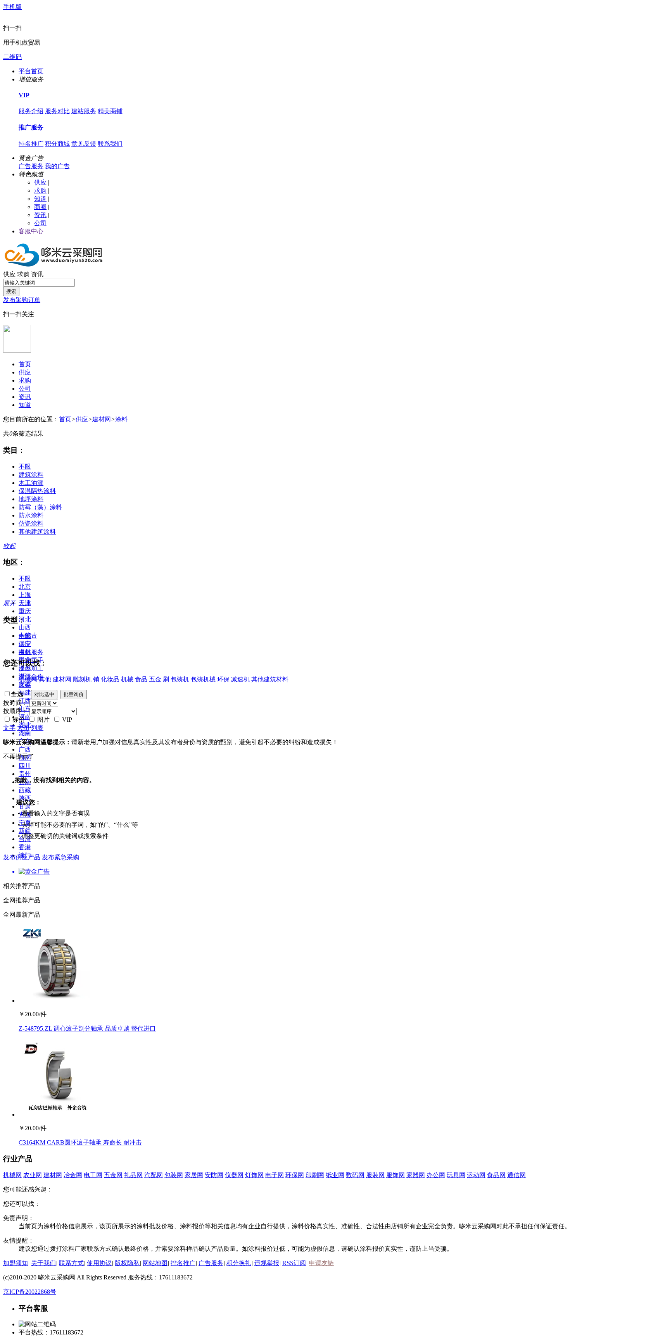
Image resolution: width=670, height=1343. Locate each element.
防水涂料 (31, 515)
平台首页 (31, 71)
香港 (25, 847)
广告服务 (31, 166)
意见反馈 (83, 143)
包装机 (180, 679)
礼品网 (133, 1175)
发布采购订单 (21, 300)
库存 (25, 684)
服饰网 (395, 1175)
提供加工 (31, 668)
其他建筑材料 (269, 679)
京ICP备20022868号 (29, 1291)
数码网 (355, 1175)
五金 (155, 679)
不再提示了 (18, 756)
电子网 (274, 1175)
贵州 (25, 774)
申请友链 (321, 1263)
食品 (141, 679)
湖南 (25, 733)
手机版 (12, 6)
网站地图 (155, 1263)
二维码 (12, 56)
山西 (25, 627)
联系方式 (71, 1263)
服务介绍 (31, 111)
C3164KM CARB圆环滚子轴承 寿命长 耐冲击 (80, 1142)
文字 (9, 727)
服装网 (375, 1175)
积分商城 (57, 143)
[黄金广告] (335, 872)
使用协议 (99, 1263)
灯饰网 (254, 1175)
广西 (25, 749)
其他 (45, 679)
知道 (40, 198)
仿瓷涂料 (31, 523)
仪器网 (234, 1175)
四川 (25, 765)
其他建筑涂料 (37, 531)
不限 (25, 466)
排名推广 (31, 143)
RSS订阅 (294, 1263)
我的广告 (57, 166)
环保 (223, 679)
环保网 (294, 1175)
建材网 (101, 419)
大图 (23, 727)
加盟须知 (15, 1263)
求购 (40, 190)
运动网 (476, 1175)
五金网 (113, 1175)
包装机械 (203, 679)
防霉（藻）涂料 (40, 507)
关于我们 (43, 1263)
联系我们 (110, 143)
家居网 (194, 1175)
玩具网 (456, 1175)
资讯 (40, 215)
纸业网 (335, 1175)
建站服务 (83, 111)
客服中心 (31, 231)
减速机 (240, 679)
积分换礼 (238, 1263)
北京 (25, 586)
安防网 (214, 1175)
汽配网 (153, 1175)
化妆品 (110, 679)
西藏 (25, 790)
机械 (127, 679)
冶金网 (73, 1175)
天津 (25, 603)
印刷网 (315, 1175)
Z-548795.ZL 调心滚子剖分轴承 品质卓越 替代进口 (87, 1028)
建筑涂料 (31, 474)
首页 (25, 364)
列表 (37, 727)
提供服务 (31, 652)
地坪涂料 (31, 499)
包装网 (173, 1175)
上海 (25, 594)
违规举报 (266, 1263)
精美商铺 (110, 111)
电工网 (93, 1175)
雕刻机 (82, 679)
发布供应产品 (21, 857)
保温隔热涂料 (37, 491)
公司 (40, 223)
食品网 (496, 1175)
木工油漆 (31, 482)
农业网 (32, 1175)
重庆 (25, 611)
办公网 (436, 1175)
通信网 (516, 1175)
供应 (40, 182)
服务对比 (57, 111)
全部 (25, 636)
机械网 (28, 679)
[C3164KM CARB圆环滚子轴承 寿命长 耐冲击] (57, 1114)
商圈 (40, 206)
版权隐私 (127, 1263)
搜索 (11, 291)
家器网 (415, 1175)
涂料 (121, 419)
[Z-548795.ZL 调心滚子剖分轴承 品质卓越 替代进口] (57, 1000)
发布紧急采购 (60, 857)
